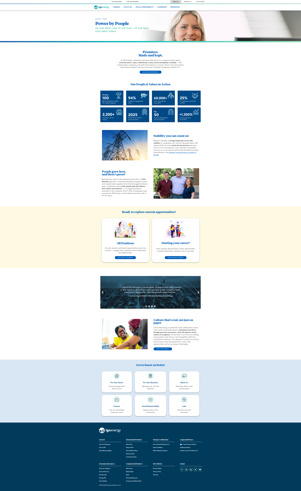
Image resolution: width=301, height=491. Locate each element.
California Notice (185, 447)
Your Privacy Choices (189, 444)
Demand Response (131, 478)
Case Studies (103, 481)
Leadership (162, 7)
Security (155, 475)
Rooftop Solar (130, 454)
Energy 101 (102, 478)
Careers (116, 7)
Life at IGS (128, 7)
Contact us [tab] (187, 1)
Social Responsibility (145, 7)
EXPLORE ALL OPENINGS (125, 257)
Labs (184, 406)
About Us (184, 383)
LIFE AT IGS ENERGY (163, 348)
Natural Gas (129, 447)
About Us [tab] (176, 1)
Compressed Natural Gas (134, 481)
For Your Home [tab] (117, 1)
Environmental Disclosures (161, 444)
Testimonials (103, 475)
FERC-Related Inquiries (160, 450)
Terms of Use (157, 471)
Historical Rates (158, 447)
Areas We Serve (104, 471)
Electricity (129, 444)
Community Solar (131, 457)
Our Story (98, 19)
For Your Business (150, 383)
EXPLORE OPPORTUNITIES (150, 72)
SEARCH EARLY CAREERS (175, 257)
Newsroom (175, 7)
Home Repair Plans (132, 450)
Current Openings (104, 444)
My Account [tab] (200, 1)
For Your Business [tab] (133, 1)
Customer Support (104, 468)
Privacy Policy (157, 468)
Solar (127, 475)
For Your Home (117, 383)
